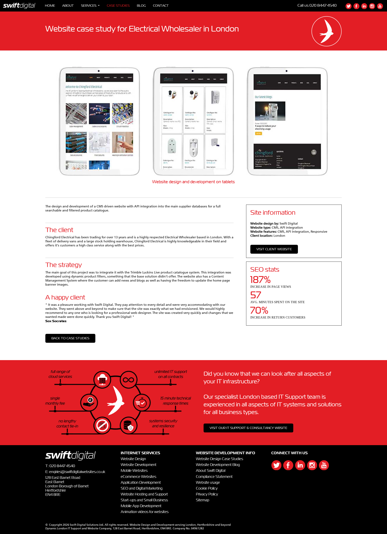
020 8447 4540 (323, 5)
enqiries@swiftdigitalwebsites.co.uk (77, 472)
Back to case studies (70, 338)
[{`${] (349, 8)
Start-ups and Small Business (144, 500)
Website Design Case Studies (219, 459)
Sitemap (202, 500)
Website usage (208, 483)
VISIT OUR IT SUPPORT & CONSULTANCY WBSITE (248, 428)
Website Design (133, 459)
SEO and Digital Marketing (141, 488)
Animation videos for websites (145, 512)
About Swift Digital (210, 471)
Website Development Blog (218, 465)
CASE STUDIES (118, 5)
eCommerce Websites (138, 477)
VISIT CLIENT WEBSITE (274, 249)
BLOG (141, 5)
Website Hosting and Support (144, 494)
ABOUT (68, 5)
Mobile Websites (134, 471)
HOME (50, 5)
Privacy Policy (207, 494)
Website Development (138, 465)
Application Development (141, 483)
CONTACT (161, 5)
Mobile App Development (141, 506)
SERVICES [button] (89, 5)
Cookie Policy (207, 488)
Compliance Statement (214, 477)
